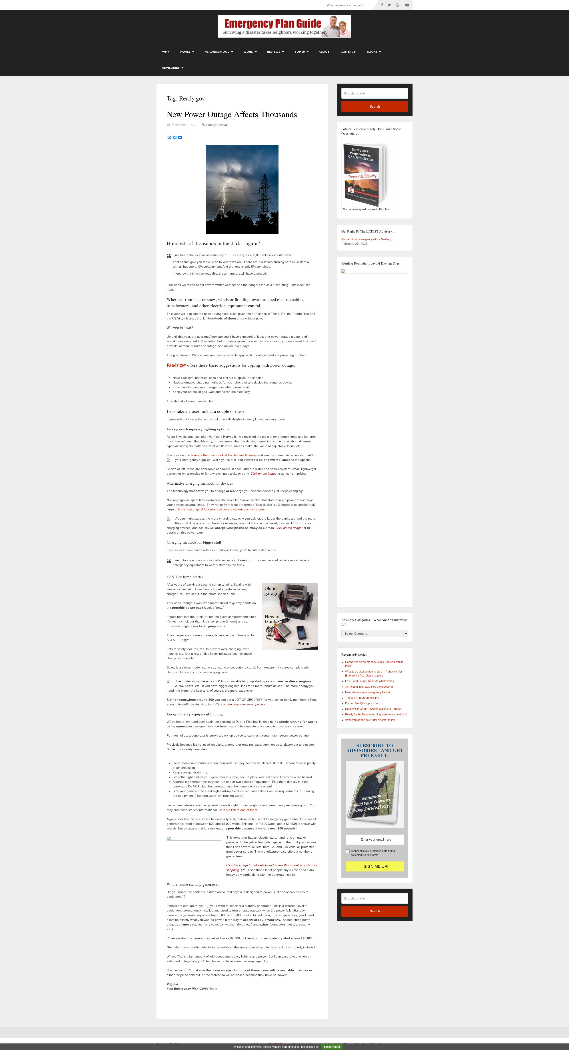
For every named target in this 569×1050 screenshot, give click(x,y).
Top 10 (299, 51)
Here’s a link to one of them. (238, 810)
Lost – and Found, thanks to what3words (369, 681)
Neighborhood (216, 51)
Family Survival (217, 124)
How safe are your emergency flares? (367, 692)
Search (375, 106)
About (324, 51)
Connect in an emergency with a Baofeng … (368, 239)
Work (248, 51)
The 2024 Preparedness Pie (362, 697)
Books (372, 51)
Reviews (273, 51)
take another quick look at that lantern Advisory (224, 455)
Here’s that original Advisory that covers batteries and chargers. (221, 509)
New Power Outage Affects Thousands (232, 114)
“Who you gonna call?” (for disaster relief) (370, 720)
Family (185, 51)
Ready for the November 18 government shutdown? (376, 714)
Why (165, 51)
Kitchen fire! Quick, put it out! (362, 703)
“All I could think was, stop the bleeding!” (369, 686)
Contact (348, 51)
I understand (332, 1046)
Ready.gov (177, 365)
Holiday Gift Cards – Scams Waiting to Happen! (373, 709)
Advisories (171, 67)
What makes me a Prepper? (345, 5)
